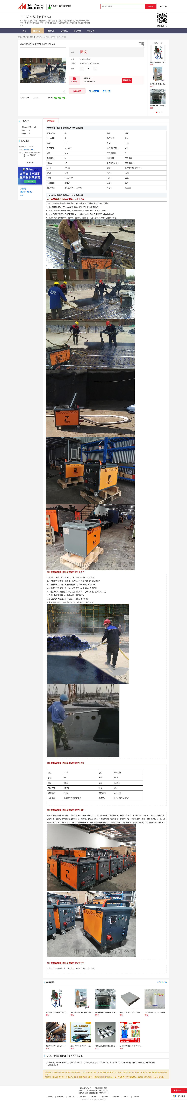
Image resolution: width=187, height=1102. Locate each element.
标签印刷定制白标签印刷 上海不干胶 (162, 84)
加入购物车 (94, 91)
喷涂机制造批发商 (101, 1088)
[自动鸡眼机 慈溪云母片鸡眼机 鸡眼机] (158, 53)
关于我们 (49, 1097)
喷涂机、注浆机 (35, 37)
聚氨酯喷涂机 (115, 1062)
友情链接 (136, 1097)
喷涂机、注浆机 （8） (29, 127)
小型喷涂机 (50, 1062)
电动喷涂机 (150, 1062)
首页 (19, 37)
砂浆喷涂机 (103, 1062)
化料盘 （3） (26, 134)
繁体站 (126, 1097)
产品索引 (23, 189)
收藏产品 (26, 98)
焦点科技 (97, 1099)
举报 (37, 98)
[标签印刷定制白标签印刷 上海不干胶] (158, 74)
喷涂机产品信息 (85, 1088)
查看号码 (127, 80)
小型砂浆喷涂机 (76, 1062)
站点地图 (83, 1097)
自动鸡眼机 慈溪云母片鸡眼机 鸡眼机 (162, 62)
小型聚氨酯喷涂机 (91, 1062)
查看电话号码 (28, 149)
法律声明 (116, 1097)
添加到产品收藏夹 (26, 192)
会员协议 (105, 1097)
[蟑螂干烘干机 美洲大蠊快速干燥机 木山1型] (158, 96)
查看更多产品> (162, 982)
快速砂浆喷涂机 (52, 1065)
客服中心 (71, 1097)
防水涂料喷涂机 (138, 1062)
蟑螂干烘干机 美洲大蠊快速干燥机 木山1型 (164, 106)
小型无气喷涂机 (62, 1062)
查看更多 (30, 162)
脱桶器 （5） (26, 130)
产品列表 (26, 37)
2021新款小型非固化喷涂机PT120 (96, 1091)
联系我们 (60, 1097)
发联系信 (77, 91)
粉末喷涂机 (126, 1062)
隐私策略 (94, 1097)
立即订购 (106, 91)
